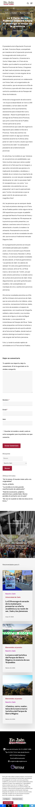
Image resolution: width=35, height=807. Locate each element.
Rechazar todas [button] (17, 799)
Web (4, 419)
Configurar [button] (6, 799)
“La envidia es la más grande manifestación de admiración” (14, 488)
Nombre (6, 400)
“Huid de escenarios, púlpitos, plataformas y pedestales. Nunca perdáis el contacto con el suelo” (15, 494)
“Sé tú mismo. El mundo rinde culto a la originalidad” (17, 480)
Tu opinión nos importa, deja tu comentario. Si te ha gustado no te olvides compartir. (16, 366)
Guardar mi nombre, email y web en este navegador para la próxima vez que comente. (17, 434)
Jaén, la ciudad (11, 13)
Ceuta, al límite (8, 484)
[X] (9, 805)
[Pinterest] (15, 805)
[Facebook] (3, 805)
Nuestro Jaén (25, 13)
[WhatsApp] (26, 805)
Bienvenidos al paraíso (13, 647)
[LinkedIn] (20, 805)
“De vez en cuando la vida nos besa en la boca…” (17, 500)
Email (5, 410)
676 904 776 (11, 752)
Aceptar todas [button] (8, 802)
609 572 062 (14, 755)
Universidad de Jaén (13, 597)
